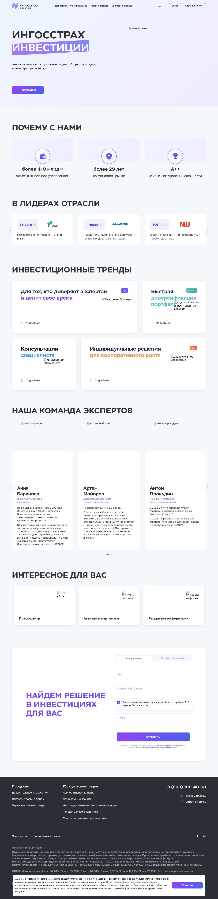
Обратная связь (196, 801)
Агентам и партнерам (47, 836)
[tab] (134, 658)
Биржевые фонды (122, 5)
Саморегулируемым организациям (85, 818)
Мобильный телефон (130, 688)
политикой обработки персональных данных (159, 747)
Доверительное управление (71, 5)
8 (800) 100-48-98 (186, 786)
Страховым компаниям (77, 799)
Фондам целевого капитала (80, 811)
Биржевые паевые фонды (28, 805)
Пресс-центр (19, 836)
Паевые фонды (99, 5)
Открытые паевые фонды (28, 799)
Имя (119, 674)
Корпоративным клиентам (79, 792)
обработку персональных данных (170, 745)
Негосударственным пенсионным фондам (90, 805)
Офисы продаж (196, 796)
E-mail (121, 718)
